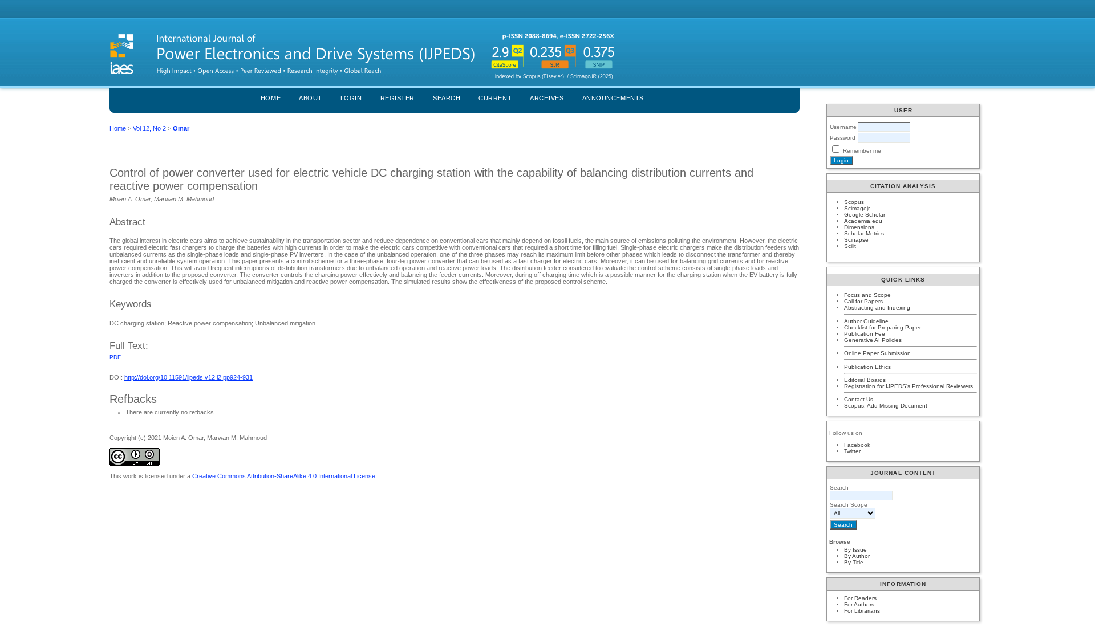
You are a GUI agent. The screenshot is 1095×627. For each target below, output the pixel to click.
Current (495, 98)
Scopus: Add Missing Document (885, 405)
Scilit (850, 246)
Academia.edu (863, 221)
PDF (115, 357)
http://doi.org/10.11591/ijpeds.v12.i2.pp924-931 (188, 377)
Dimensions (859, 227)
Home (271, 98)
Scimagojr (857, 208)
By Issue (855, 550)
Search (446, 98)
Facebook (857, 445)
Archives (546, 98)
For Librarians (862, 611)
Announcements (613, 98)
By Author (857, 556)
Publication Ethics (867, 367)
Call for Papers (863, 301)
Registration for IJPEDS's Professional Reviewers (908, 386)
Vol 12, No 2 (149, 128)
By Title (853, 562)
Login (351, 98)
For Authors (859, 604)
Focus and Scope (867, 295)
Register (397, 98)
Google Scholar (864, 214)
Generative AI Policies (873, 340)
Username (843, 127)
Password (842, 138)
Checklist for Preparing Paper (882, 327)
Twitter (852, 451)
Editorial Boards (865, 380)
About (310, 98)
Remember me (862, 151)
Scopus (854, 202)
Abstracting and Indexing (877, 307)
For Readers (860, 598)
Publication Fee (864, 334)
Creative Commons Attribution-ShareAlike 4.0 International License (283, 476)
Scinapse (856, 240)
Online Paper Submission (877, 353)
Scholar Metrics (864, 233)
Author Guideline (866, 321)
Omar (181, 128)
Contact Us (858, 399)
